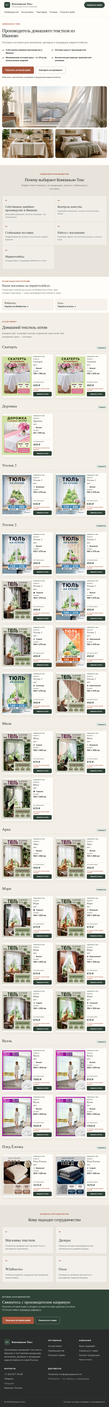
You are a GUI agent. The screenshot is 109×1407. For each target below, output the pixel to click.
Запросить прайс (94, 5)
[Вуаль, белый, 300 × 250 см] (70, 1070)
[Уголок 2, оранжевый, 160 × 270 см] (70, 647)
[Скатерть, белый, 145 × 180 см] (17, 376)
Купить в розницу (85, 1359)
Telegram (9, 1378)
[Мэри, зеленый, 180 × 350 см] (70, 1011)
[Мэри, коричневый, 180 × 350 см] (70, 964)
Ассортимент (27, 12)
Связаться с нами (47, 1320)
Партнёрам (41, 12)
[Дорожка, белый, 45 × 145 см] (17, 435)
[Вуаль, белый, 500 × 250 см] (70, 1117)
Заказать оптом (42, 394)
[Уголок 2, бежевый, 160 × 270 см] (70, 554)
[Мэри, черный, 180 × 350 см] (17, 918)
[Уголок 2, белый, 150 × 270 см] (17, 554)
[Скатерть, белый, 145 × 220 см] (70, 376)
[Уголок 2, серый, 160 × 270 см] (17, 647)
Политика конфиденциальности (65, 1374)
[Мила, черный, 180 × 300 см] (17, 799)
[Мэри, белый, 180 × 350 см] (17, 964)
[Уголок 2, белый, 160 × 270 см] (70, 600)
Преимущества (11, 12)
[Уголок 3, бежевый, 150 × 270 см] (17, 495)
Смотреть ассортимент (50, 70)
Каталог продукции (89, 1355)
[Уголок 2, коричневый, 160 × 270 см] (70, 693)
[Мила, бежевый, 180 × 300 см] (70, 753)
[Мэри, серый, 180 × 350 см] (17, 1011)
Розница (53, 12)
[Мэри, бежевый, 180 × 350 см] (70, 918)
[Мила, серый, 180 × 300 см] (17, 753)
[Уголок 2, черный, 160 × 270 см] (17, 600)
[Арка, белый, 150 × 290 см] (70, 858)
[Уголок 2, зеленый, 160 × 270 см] (17, 693)
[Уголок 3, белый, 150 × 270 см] (70, 495)
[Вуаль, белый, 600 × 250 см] (17, 1117)
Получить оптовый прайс (18, 70)
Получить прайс (67, 12)
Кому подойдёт (87, 1346)
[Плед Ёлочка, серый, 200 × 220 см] (70, 1176)
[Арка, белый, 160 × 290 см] (17, 858)
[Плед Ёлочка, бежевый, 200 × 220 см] (17, 1176)
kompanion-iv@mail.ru (30, 1310)
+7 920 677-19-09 (13, 1374)
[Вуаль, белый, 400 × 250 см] (17, 1070)
